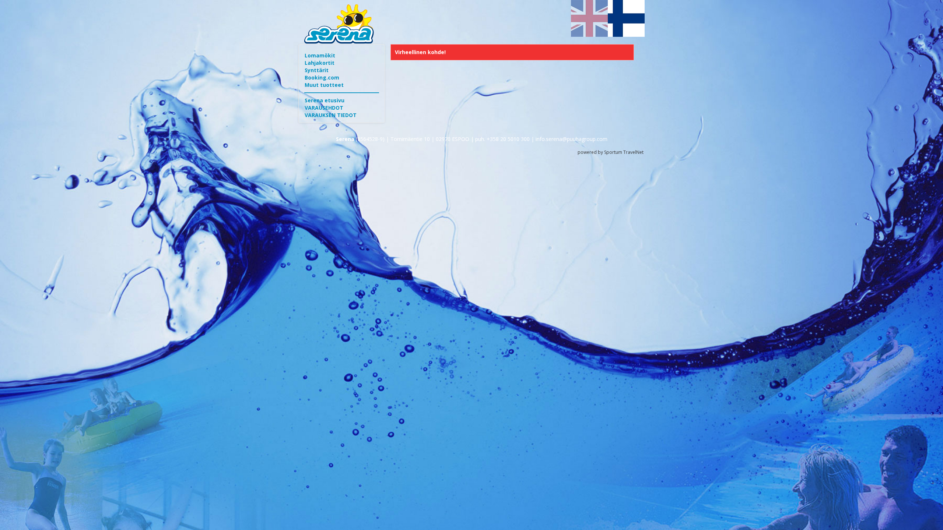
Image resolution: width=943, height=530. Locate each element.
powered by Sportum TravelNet (611, 152)
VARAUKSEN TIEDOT (331, 115)
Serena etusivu (324, 100)
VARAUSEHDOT (324, 107)
